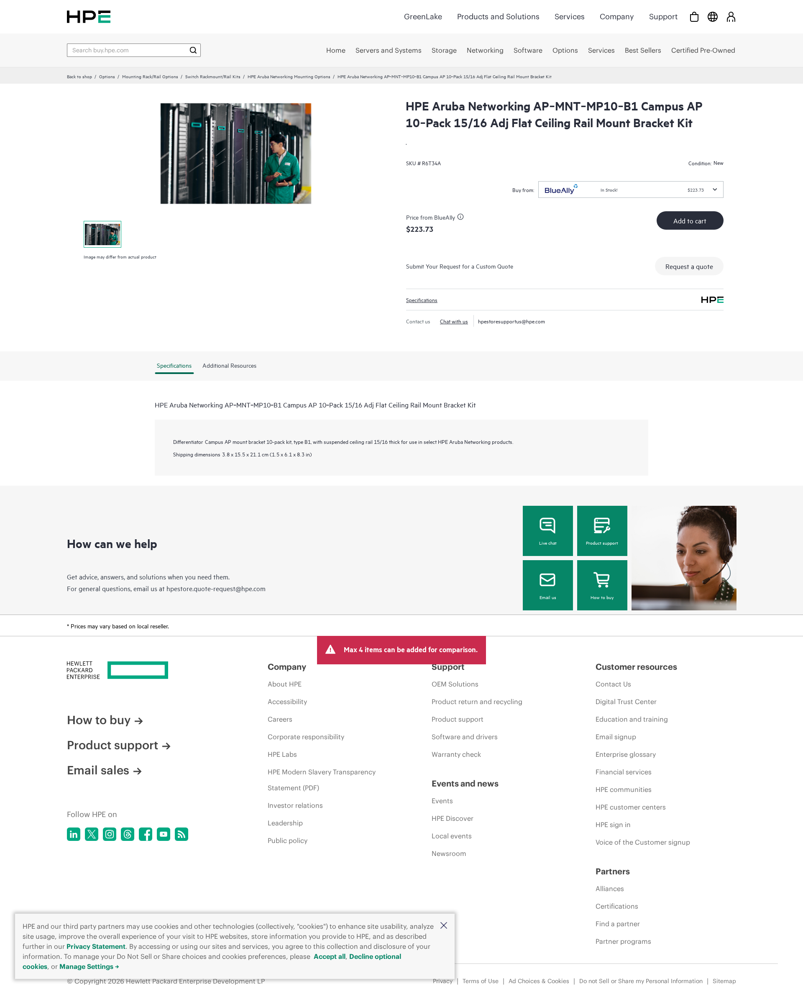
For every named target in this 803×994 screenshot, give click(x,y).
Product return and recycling (477, 701)
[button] (443, 926)
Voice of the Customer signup (643, 842)
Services (570, 16)
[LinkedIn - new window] (73, 834)
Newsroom (449, 853)
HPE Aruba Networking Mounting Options (289, 76)
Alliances (610, 888)
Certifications (617, 906)
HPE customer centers (631, 807)
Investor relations (295, 805)
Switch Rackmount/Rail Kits (212, 76)
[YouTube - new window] (163, 834)
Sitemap (724, 981)
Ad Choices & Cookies (539, 981)
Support (663, 16)
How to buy (602, 597)
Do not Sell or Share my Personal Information (641, 981)
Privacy (443, 981)
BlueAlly (444, 217)
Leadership (285, 823)
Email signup (616, 737)
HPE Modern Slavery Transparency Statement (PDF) (322, 780)
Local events (452, 836)
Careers (280, 719)
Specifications (421, 299)
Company (617, 16)
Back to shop (79, 76)
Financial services (624, 772)
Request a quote (689, 266)
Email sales (98, 770)
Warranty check (456, 754)
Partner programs (623, 941)
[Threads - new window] (127, 834)
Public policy (287, 840)
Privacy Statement (95, 946)
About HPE (285, 684)
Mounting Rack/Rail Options (150, 76)
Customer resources (636, 666)
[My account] (731, 16)
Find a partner (618, 924)
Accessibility (287, 701)
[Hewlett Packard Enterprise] (88, 16)
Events (442, 801)
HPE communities (624, 789)
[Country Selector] (713, 16)
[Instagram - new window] (109, 834)
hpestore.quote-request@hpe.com (216, 588)
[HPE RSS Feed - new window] (181, 834)
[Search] (193, 50)
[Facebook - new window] (145, 834)
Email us (548, 597)
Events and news (465, 783)
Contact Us (613, 684)
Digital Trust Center (626, 701)
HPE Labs (282, 754)
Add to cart (689, 220)
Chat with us (454, 321)
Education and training (632, 719)
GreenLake (423, 16)
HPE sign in (613, 824)
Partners (613, 871)
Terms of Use (481, 981)
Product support (602, 542)
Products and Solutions (498, 16)
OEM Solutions (455, 684)
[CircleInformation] (461, 218)
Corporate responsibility (306, 737)
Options (107, 76)
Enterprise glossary (626, 754)
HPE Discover (452, 818)
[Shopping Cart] (694, 16)
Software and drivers (465, 737)
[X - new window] (91, 834)
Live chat (548, 542)
